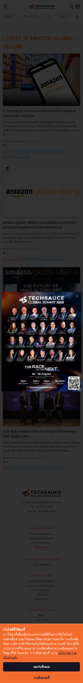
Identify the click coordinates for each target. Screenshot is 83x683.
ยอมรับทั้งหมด (41, 666)
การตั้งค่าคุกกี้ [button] (41, 677)
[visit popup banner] (41, 341)
